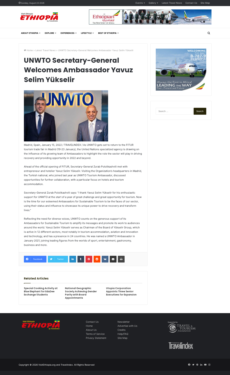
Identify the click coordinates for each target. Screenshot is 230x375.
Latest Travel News (172, 3)
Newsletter (124, 321)
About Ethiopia (29, 33)
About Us (91, 329)
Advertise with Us (127, 325)
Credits (121, 329)
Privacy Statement (96, 337)
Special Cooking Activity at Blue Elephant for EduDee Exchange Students (41, 291)
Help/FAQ (123, 333)
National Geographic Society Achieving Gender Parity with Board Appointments (81, 293)
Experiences (67, 33)
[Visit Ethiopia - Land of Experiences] (39, 17)
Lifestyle (86, 33)
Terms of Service (95, 333)
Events (139, 3)
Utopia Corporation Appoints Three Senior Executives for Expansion (121, 291)
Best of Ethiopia (107, 33)
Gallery (152, 3)
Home (29, 50)
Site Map (205, 3)
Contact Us (191, 3)
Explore (49, 33)
